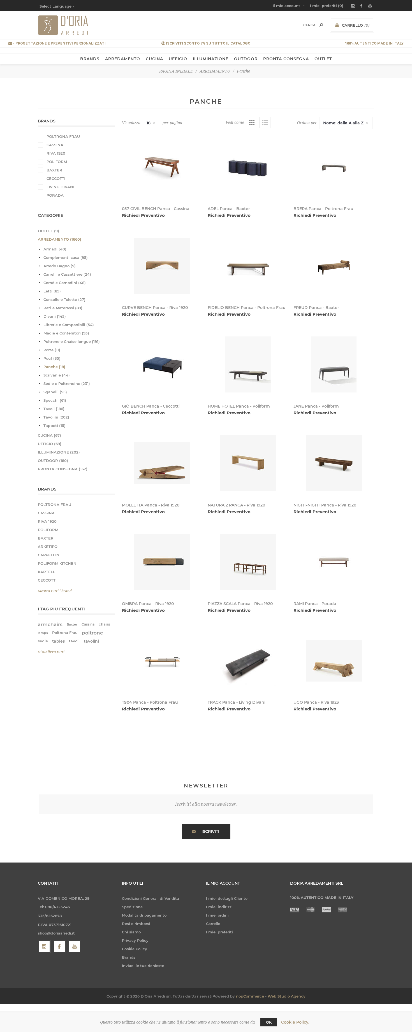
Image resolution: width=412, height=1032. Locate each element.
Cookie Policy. (295, 1022)
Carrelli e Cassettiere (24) (67, 274)
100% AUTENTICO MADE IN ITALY (374, 43)
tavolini (91, 641)
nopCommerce (250, 996)
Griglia (251, 122)
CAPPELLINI (49, 555)
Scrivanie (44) (56, 375)
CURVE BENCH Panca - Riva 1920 (155, 307)
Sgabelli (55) (55, 392)
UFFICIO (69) (49, 443)
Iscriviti (210, 831)
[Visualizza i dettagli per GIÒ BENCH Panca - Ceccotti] (162, 364)
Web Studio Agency (286, 996)
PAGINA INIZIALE (176, 71)
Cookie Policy (134, 949)
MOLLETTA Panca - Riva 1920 (150, 505)
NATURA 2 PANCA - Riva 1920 (236, 505)
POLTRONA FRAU (63, 136)
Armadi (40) (54, 249)
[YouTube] (74, 946)
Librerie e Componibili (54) (68, 324)
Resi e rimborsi (136, 923)
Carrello (213, 923)
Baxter (72, 624)
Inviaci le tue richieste (143, 965)
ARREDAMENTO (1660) (59, 239)
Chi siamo (131, 932)
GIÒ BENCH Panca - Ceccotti (151, 406)
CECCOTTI (56, 178)
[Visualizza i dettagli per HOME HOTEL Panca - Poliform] (248, 364)
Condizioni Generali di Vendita (150, 898)
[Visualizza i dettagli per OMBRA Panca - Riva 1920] (162, 562)
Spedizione (132, 907)
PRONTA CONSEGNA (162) (62, 469)
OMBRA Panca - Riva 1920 (148, 603)
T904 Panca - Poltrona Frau (150, 702)
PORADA (55, 195)
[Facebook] (59, 946)
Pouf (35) (52, 358)
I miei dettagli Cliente (226, 898)
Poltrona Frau (65, 633)
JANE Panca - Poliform (316, 406)
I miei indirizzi (219, 907)
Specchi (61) (54, 400)
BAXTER (54, 170)
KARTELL (46, 572)
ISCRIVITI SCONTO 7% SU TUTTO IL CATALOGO (207, 43)
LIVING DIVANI (60, 187)
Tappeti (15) (54, 425)
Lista (264, 122)
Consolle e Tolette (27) (64, 299)
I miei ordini (217, 915)
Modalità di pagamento (144, 915)
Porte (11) (51, 350)
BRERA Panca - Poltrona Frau (323, 208)
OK (269, 1022)
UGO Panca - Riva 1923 (316, 702)
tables (58, 641)
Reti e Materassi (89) (62, 308)
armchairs (50, 624)
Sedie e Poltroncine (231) (66, 383)
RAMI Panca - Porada (314, 603)
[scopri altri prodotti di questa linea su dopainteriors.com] (248, 265)
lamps (43, 633)
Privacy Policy (135, 940)
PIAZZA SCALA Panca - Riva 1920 (240, 603)
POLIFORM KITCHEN (57, 563)
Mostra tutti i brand (55, 591)
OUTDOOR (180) (53, 460)
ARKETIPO (47, 546)
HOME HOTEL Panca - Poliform (239, 406)
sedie (43, 641)
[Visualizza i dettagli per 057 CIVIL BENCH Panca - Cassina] (162, 167)
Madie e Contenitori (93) (66, 333)
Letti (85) (52, 291)
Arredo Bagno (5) (59, 266)
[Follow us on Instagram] (44, 946)
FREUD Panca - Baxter (316, 307)
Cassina (88, 624)
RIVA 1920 (56, 153)
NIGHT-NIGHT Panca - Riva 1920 (324, 505)
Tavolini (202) (56, 417)
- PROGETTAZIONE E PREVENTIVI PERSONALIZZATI (59, 43)
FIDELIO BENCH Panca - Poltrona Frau (247, 307)
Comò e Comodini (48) (64, 282)
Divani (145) (54, 316)
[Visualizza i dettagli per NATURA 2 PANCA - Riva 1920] (248, 463)
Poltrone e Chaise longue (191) (71, 341)
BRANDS (89, 58)
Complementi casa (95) (65, 257)
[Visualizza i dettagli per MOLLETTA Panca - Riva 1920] (162, 463)
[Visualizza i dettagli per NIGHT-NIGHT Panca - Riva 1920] (333, 463)
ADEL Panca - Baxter (229, 208)
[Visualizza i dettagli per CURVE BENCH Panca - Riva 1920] (162, 265)
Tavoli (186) (53, 408)
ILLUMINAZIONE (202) (59, 452)
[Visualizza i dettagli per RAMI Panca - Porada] (333, 562)
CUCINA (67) (49, 435)
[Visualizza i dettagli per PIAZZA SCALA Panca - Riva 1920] (248, 562)
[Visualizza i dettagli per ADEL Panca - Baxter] (248, 167)
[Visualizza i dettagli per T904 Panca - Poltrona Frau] (162, 660)
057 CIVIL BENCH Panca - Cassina (155, 208)
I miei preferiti (219, 932)
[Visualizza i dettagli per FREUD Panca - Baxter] (333, 265)
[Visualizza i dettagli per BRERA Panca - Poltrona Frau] (333, 167)
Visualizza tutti (51, 652)
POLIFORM (57, 161)
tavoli (74, 641)
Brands (128, 957)
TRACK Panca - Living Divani (236, 702)
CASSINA (55, 145)
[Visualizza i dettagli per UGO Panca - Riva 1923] (333, 660)
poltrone (92, 633)
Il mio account (286, 5)
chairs (104, 624)
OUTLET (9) (48, 231)
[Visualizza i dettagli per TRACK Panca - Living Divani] (248, 660)
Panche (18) (54, 366)
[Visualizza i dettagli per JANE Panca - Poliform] (333, 364)
